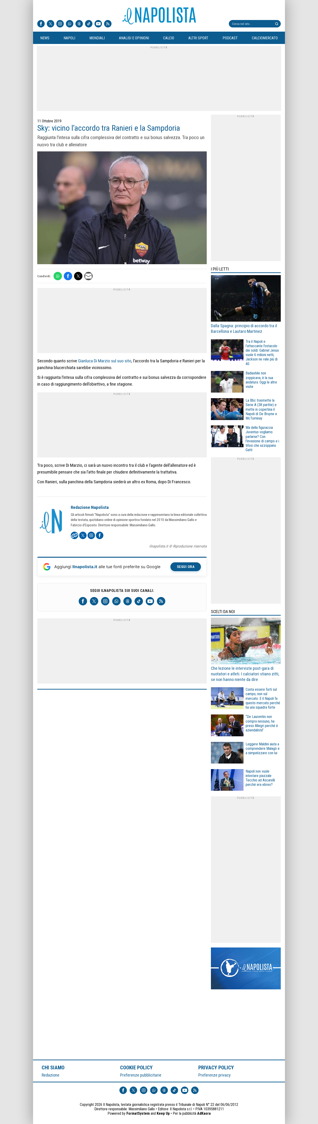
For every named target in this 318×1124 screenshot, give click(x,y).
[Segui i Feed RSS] (108, 24)
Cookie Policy (136, 1067)
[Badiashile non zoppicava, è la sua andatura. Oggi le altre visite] (227, 382)
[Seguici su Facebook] (41, 24)
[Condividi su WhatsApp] (58, 276)
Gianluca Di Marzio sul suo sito (104, 361)
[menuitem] (44, 38)
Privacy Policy (216, 1067)
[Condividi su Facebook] (68, 276)
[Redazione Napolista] (51, 521)
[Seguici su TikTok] (88, 24)
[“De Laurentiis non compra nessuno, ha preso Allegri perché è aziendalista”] (227, 725)
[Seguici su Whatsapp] (69, 24)
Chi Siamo (53, 1067)
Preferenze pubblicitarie (140, 1075)
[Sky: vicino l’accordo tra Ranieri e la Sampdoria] (122, 208)
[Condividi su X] (78, 276)
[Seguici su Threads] (79, 24)
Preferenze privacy (214, 1075)
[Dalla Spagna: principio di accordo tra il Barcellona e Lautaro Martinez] (246, 299)
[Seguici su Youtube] (98, 24)
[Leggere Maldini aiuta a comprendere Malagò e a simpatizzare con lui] (227, 753)
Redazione (50, 1075)
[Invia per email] (88, 276)
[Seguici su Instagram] (60, 24)
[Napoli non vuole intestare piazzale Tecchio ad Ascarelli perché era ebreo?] (227, 780)
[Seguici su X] (50, 24)
